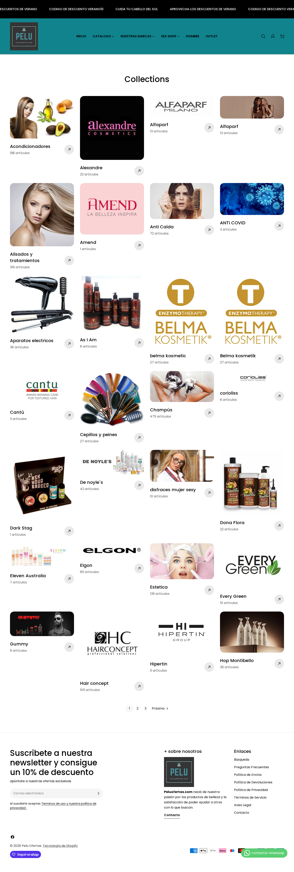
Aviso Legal (242, 805)
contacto (172, 815)
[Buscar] (263, 36)
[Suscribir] (98, 793)
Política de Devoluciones (253, 782)
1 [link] (129, 708)
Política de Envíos (248, 774)
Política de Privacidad (251, 790)
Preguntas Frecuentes (251, 767)
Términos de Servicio (250, 797)
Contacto (241, 812)
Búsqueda (241, 759)
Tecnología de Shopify (60, 845)
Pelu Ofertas (31, 845)
